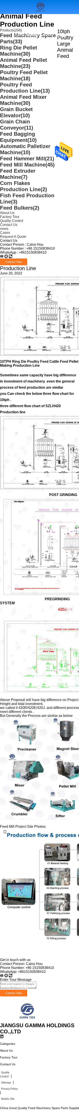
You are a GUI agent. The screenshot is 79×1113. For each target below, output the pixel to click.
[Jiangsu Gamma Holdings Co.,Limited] (2, 256)
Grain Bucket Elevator (16, 112)
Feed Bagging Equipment (18, 137)
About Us (55, 21)
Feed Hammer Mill (27, 158)
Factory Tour (9, 217)
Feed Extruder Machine (17, 174)
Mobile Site (7, 1098)
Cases (5, 232)
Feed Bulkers (19, 208)
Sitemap (6, 1082)
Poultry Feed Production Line (25, 88)
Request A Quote (24, 35)
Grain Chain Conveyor (16, 125)
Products (33, 21)
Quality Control (11, 221)
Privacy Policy (9, 1088)
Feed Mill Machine (27, 165)
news (4, 229)
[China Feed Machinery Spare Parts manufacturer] (26, 1020)
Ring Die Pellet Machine (18, 51)
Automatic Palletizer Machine (25, 149)
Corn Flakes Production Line (23, 186)
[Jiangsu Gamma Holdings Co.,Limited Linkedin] (2, 1036)
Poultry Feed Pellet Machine (24, 75)
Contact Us (8, 225)
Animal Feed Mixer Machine (23, 100)
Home (14, 21)
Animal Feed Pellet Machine (23, 63)
